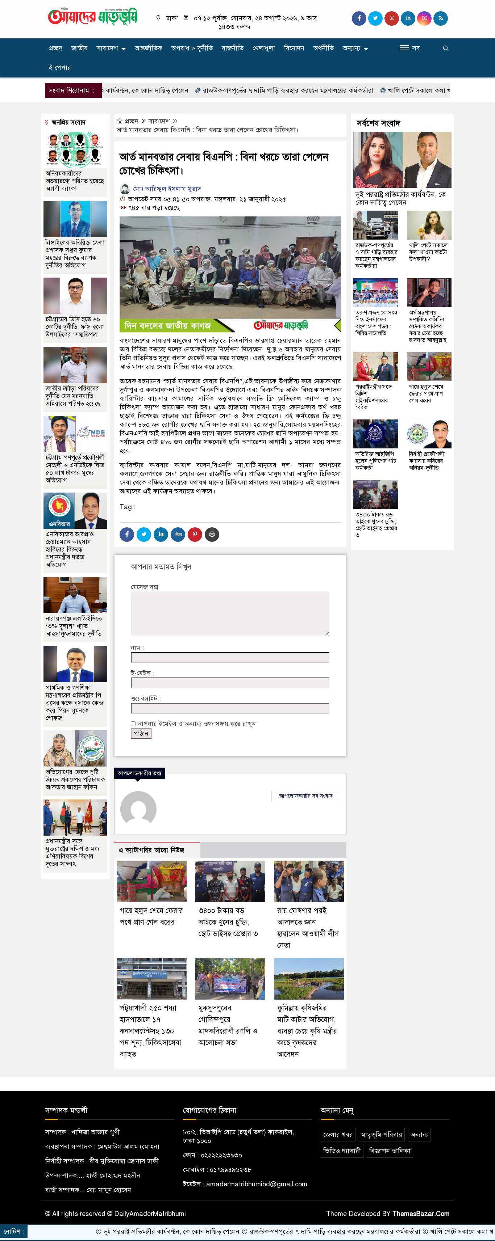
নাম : (137, 648)
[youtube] (424, 18)
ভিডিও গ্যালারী (342, 1151)
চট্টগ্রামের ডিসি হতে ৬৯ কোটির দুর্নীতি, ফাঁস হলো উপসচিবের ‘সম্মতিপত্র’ (75, 327)
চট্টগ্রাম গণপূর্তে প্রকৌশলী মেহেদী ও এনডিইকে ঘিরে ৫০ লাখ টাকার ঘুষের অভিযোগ (75, 469)
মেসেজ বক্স (144, 587)
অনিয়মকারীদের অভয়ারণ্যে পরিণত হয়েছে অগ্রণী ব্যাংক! (75, 181)
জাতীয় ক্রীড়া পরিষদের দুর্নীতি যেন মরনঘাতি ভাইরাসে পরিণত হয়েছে (73, 396)
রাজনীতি (233, 48)
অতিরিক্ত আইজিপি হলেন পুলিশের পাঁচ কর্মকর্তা (375, 461)
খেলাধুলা (264, 48)
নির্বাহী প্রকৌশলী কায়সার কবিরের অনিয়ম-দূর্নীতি (427, 461)
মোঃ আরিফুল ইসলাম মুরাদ (166, 189)
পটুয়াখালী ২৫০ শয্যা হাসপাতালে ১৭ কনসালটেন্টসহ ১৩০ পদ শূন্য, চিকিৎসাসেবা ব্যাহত (150, 1031)
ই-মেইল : (142, 673)
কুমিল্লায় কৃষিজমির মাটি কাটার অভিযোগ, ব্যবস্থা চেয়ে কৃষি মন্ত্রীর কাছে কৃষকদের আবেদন (307, 1031)
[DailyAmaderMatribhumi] (92, 16)
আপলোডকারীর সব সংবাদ (306, 796)
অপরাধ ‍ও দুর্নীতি (192, 48)
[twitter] (375, 18)
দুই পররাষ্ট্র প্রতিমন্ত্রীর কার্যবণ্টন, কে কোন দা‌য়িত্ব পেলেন (400, 198)
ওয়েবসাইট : (146, 698)
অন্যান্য (351, 48)
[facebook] (359, 18)
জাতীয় (79, 48)
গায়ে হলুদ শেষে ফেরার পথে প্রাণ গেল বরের (426, 393)
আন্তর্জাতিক (148, 48)
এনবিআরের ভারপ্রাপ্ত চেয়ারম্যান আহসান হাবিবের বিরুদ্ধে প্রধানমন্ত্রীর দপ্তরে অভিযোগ (70, 550)
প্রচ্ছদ (55, 48)
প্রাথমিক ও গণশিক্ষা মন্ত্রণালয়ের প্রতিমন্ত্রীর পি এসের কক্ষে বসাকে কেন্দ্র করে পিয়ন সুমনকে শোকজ (74, 703)
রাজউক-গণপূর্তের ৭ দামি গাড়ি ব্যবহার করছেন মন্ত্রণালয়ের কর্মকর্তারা (251, 90)
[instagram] (391, 18)
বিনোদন (294, 48)
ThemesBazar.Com (421, 1214)
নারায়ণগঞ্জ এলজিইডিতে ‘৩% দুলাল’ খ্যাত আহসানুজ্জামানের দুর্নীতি (74, 626)
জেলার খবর (338, 1135)
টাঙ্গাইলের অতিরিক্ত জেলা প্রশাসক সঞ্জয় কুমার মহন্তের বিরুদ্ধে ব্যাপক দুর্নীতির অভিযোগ (75, 254)
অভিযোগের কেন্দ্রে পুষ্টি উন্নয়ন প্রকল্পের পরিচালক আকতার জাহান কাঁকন (75, 779)
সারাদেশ (107, 48)
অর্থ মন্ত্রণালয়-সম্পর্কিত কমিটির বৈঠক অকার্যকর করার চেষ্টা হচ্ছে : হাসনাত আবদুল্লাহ (427, 326)
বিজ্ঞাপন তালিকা (390, 1151)
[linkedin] (408, 18)
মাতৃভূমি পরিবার (381, 1135)
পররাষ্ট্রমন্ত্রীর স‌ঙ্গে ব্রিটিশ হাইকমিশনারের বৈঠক (373, 397)
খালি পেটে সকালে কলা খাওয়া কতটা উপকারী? (409, 90)
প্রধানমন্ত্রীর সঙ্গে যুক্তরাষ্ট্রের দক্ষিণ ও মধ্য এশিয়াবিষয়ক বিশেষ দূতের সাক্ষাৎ (73, 852)
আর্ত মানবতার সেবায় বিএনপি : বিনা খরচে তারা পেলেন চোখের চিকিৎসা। (208, 130)
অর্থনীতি (323, 48)
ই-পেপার (60, 68)
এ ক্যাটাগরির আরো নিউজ (151, 850)
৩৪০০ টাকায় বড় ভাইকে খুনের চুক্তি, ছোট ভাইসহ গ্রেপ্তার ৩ (228, 922)
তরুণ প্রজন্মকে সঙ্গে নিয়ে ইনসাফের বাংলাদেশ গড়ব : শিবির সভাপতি (376, 323)
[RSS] (440, 18)
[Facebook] (127, 534)
